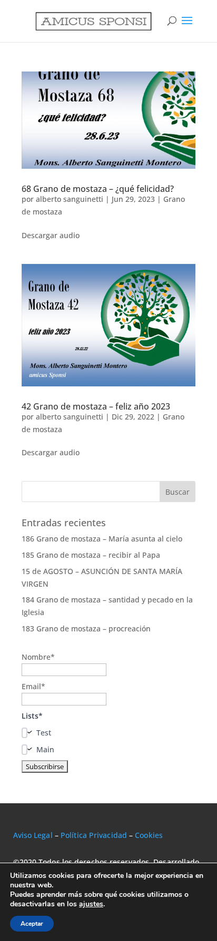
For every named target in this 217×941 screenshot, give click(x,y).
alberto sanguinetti (69, 199)
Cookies (149, 835)
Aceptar (32, 923)
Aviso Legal (33, 835)
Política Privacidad (94, 835)
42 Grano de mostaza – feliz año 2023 (96, 406)
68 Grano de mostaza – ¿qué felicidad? (98, 189)
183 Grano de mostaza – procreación (86, 628)
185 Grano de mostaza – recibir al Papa (91, 555)
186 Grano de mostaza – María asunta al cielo (102, 539)
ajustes (91, 904)
